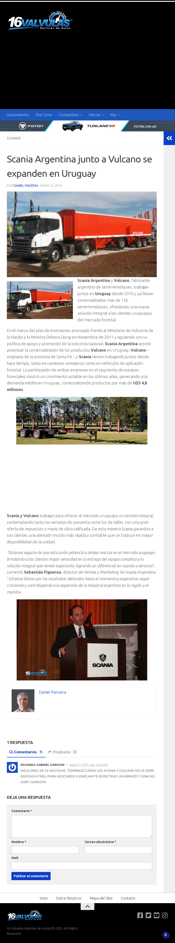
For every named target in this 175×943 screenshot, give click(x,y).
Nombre (18, 842)
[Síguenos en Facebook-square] (140, 915)
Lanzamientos (18, 115)
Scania (14, 138)
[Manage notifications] (165, 934)
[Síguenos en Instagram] (165, 915)
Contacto (128, 898)
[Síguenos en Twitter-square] (148, 915)
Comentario (21, 811)
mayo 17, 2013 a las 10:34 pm (88, 764)
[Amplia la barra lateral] (169, 138)
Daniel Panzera (26, 185)
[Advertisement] (87, 75)
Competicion (69, 115)
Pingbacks (64, 752)
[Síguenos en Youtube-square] (157, 915)
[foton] (87, 125)
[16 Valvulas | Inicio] (41, 21)
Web (14, 858)
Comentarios (28, 752)
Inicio (44, 898)
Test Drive (43, 115)
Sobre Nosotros (69, 898)
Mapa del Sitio (101, 898)
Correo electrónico (100, 842)
